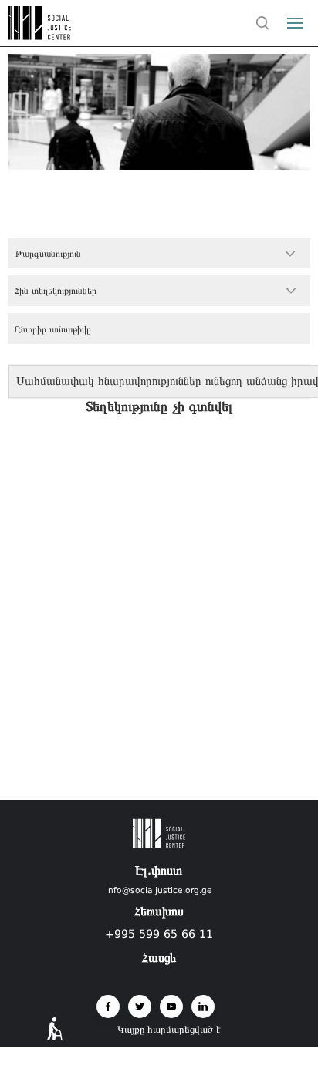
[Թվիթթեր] (139, 1006)
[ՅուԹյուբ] (171, 1006)
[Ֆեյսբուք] (108, 1006)
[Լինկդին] (203, 1006)
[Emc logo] (40, 35)
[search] (262, 23)
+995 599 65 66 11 (159, 934)
